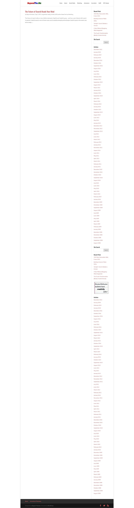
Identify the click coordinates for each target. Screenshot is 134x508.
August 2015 (97, 85)
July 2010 (96, 183)
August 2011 (97, 150)
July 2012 (96, 134)
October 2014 (97, 93)
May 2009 (96, 218)
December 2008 (98, 232)
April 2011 (96, 158)
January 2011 (97, 166)
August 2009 (97, 210)
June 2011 (96, 153)
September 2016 (98, 66)
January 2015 (97, 90)
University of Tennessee (35, 501)
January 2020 (97, 52)
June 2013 (96, 117)
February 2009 (97, 226)
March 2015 (97, 87)
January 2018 (97, 57)
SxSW (100, 3)
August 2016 (97, 68)
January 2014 (97, 106)
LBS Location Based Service (61, 14)
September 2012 (98, 131)
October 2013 (97, 109)
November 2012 (98, 128)
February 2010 (97, 196)
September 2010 (98, 177)
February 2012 (97, 142)
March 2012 (97, 139)
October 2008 (97, 237)
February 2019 (97, 55)
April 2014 (96, 98)
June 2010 (96, 186)
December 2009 (98, 202)
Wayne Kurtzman (31, 14)
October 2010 (97, 175)
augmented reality (46, 14)
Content (53, 14)
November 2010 (98, 172)
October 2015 (97, 79)
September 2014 (98, 96)
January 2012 (97, 145)
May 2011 (96, 156)
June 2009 (96, 215)
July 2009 (96, 213)
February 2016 (97, 76)
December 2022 (98, 49)
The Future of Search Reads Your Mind (39, 11)
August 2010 (97, 180)
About (65, 3)
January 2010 (97, 199)
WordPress (50, 505)
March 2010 (97, 194)
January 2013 (97, 123)
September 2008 (98, 240)
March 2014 (97, 101)
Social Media (72, 3)
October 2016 (97, 63)
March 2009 (97, 224)
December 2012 (98, 126)
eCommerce (86, 3)
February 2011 (97, 164)
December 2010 (98, 169)
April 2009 (96, 221)
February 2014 (97, 104)
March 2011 (97, 161)
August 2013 (97, 115)
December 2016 (98, 60)
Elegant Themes (36, 505)
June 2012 (96, 136)
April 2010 (96, 191)
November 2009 (98, 205)
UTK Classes (106, 3)
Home (61, 3)
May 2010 (96, 188)
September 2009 (98, 207)
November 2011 (98, 147)
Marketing (79, 3)
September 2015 (98, 82)
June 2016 (96, 74)
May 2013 (96, 120)
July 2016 (96, 71)
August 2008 (97, 243)
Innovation (94, 3)
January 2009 (97, 229)
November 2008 (98, 235)
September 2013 (98, 112)
